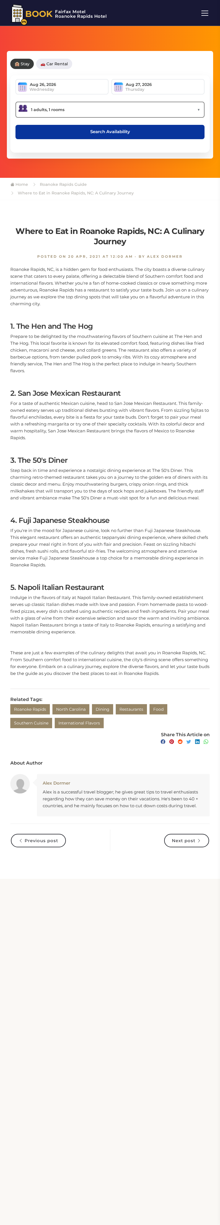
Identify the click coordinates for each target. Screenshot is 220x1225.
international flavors (79, 723)
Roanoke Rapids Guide (63, 184)
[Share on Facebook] (163, 742)
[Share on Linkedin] (197, 742)
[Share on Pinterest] (171, 742)
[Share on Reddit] (180, 742)
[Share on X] (188, 742)
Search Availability (110, 131)
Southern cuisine (31, 723)
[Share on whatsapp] (206, 742)
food (158, 709)
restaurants (131, 709)
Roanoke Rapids (30, 709)
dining (102, 709)
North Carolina (71, 709)
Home (21, 184)
